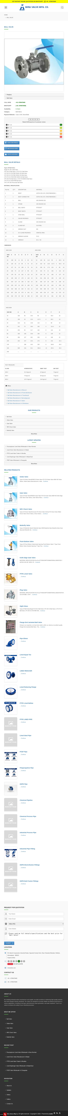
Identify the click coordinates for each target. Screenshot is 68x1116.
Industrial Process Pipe (28, 832)
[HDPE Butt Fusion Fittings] (10, 886)
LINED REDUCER (26, 671)
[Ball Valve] (34, 62)
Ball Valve (9, 416)
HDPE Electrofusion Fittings (30, 865)
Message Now (12, 148)
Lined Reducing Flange (28, 687)
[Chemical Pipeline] (10, 805)
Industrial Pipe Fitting (27, 849)
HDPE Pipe (23, 784)
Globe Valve (10, 420)
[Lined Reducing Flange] (10, 692)
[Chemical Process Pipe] (10, 821)
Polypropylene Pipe (27, 768)
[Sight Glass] (10, 611)
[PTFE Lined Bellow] (10, 708)
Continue (45, 481)
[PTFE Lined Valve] (10, 578)
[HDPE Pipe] (10, 789)
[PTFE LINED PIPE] (10, 724)
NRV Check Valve (11, 427)
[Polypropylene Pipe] (10, 772)
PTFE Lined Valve (26, 574)
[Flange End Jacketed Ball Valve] (10, 627)
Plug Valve (23, 590)
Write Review (12, 154)
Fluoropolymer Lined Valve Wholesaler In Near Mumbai (21, 446)
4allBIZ (51, 1113)
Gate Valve (9, 423)
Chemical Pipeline (26, 800)
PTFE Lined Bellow (26, 703)
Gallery (9, 1099)
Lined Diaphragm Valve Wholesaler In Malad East (20, 456)
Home (6, 15)
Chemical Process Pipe (28, 816)
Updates (9, 1090)
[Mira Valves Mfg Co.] (34, 7)
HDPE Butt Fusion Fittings (29, 881)
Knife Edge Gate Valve (27, 558)
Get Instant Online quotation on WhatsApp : (34, 1)
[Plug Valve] (10, 594)
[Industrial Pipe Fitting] (10, 853)
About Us (9, 1085)
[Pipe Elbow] (10, 643)
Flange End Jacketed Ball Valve (31, 622)
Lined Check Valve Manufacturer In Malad (18, 450)
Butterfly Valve (10, 430)
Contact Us (10, 1103)
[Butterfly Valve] (10, 530)
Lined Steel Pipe (25, 735)
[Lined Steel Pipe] (10, 740)
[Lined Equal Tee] (10, 659)
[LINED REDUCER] (10, 675)
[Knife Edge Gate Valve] (10, 562)
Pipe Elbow (24, 638)
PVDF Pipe (23, 752)
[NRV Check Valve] (10, 514)
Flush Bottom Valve (27, 541)
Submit (8, 943)
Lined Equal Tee (25, 655)
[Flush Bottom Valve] (10, 546)
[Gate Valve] (10, 497)
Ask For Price (12, 142)
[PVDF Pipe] (10, 756)
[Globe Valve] (10, 481)
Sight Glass (24, 606)
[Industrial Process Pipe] (10, 837)
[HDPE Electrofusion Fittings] (10, 869)
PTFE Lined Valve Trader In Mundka (16, 453)
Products (9, 94)
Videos (8, 1094)
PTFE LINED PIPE (26, 719)
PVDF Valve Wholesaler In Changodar (17, 460)
